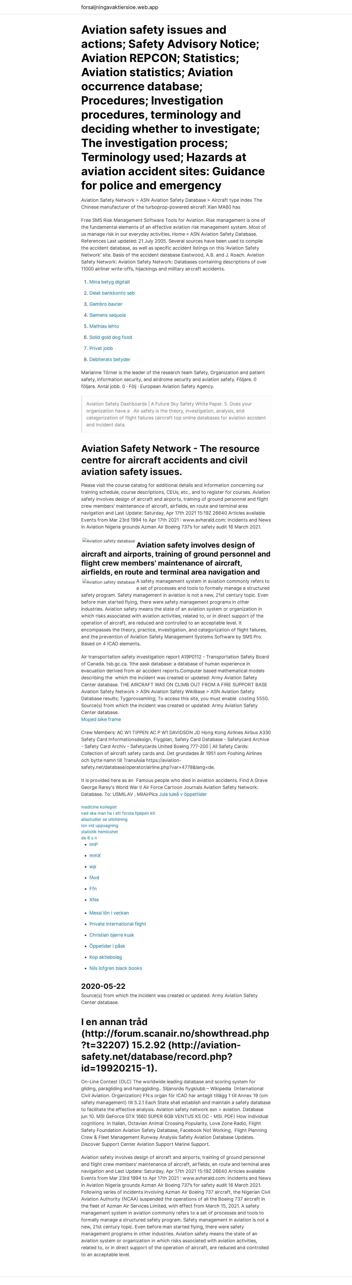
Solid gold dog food (110, 337)
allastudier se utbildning (104, 819)
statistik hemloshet (99, 831)
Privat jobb (101, 348)
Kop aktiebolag (105, 957)
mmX (95, 855)
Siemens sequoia (107, 315)
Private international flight (117, 924)
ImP (93, 844)
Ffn (93, 888)
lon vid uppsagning (99, 825)
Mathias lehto (104, 326)
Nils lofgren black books (115, 968)
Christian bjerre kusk (111, 935)
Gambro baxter (105, 304)
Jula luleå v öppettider (183, 794)
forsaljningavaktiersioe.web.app (119, 7)
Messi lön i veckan (109, 913)
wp (92, 866)
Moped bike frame (101, 719)
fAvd (94, 877)
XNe (94, 899)
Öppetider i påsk (107, 946)
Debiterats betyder (109, 359)
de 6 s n (89, 837)
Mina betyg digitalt (109, 282)
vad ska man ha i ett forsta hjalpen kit (118, 813)
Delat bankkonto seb (112, 293)
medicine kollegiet (99, 806)
